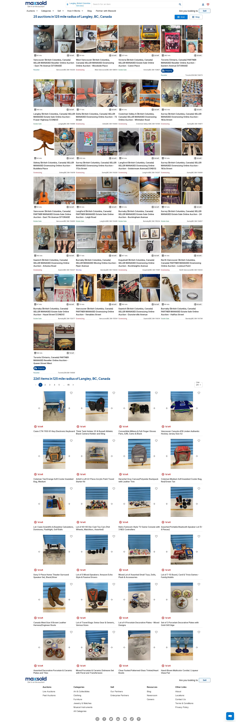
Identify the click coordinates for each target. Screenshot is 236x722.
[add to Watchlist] (71, 392)
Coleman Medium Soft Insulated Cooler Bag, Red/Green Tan (181, 480)
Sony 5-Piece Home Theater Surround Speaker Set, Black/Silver (51, 575)
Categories (46, 11)
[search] (180, 4)
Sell (59, 11)
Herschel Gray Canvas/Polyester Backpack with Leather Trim (138, 480)
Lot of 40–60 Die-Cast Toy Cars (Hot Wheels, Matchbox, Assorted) (93, 528)
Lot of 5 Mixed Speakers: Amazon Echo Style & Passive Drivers (94, 575)
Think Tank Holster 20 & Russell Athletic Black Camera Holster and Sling (94, 432)
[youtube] (125, 719)
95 (68, 385)
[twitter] (111, 719)
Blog (89, 11)
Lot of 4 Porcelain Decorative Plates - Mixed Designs (138, 623)
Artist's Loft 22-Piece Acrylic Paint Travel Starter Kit (95, 480)
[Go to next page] (73, 385)
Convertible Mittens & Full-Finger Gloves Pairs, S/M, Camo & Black (137, 432)
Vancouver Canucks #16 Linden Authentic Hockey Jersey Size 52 (180, 432)
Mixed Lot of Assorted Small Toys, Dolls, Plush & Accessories (137, 575)
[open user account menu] (203, 4)
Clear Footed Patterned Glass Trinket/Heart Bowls (138, 671)
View (197, 382)
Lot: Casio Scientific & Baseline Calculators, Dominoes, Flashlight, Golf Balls (53, 528)
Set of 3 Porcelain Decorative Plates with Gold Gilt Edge (180, 623)
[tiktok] (132, 719)
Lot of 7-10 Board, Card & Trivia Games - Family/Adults (180, 575)
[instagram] (97, 719)
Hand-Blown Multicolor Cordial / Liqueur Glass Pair (179, 671)
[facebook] (104, 719)
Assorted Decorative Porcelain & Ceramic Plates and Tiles (52, 671)
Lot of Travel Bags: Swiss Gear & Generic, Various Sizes (95, 623)
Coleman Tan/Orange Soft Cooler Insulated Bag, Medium (53, 480)
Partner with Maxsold (106, 11)
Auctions (31, 11)
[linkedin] (118, 719)
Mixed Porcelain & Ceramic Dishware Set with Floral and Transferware (95, 671)
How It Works (73, 11)
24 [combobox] (197, 384)
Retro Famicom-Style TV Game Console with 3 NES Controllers (139, 528)
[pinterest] (139, 719)
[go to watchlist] (208, 4)
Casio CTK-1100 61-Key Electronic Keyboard (54, 431)
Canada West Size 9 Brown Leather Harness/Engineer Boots (49, 623)
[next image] (69, 408)
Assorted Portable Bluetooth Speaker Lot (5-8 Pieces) (181, 528)
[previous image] (39, 408)
